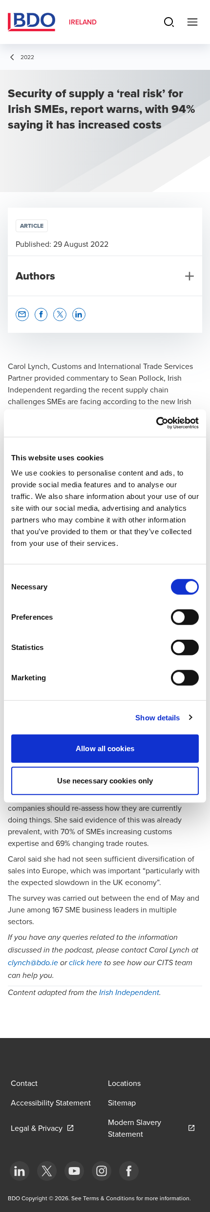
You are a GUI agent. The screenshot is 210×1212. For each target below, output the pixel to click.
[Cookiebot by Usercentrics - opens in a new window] (156, 423)
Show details (157, 717)
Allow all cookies (105, 748)
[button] (22, 314)
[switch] (185, 617)
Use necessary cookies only (105, 780)
